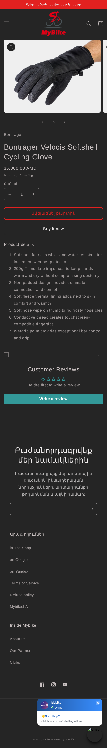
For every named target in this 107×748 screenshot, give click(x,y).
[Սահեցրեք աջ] (64, 121)
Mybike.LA (19, 607)
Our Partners (21, 651)
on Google (19, 560)
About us (17, 639)
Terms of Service (24, 583)
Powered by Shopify (62, 739)
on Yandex (19, 571)
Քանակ (11, 184)
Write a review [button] (53, 399)
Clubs (15, 662)
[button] (6, 23)
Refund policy (22, 595)
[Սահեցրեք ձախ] (42, 121)
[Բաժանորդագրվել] (91, 509)
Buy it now (53, 229)
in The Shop (20, 548)
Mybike (46, 739)
